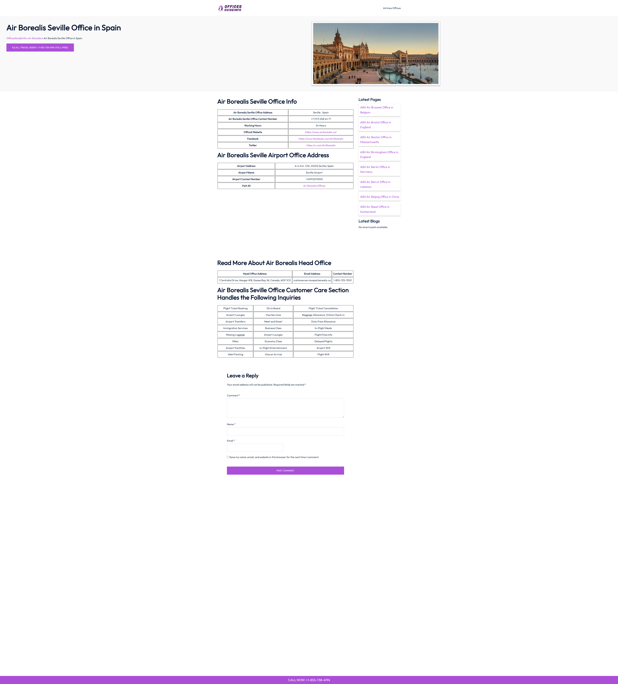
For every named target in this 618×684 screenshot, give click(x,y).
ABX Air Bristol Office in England (375, 124)
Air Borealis (35, 38)
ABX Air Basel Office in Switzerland (374, 209)
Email (231, 440)
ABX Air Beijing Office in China (379, 197)
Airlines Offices (392, 8)
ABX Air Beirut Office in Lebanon (375, 184)
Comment (233, 395)
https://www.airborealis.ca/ (321, 132)
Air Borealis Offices (314, 185)
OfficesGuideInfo (16, 38)
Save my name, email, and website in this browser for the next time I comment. (274, 457)
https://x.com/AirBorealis (320, 145)
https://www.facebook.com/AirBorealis (321, 138)
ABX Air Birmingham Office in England (379, 154)
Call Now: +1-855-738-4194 (309, 680)
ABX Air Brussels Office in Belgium (376, 109)
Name (231, 424)
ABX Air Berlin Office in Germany (375, 169)
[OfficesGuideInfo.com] (230, 7)
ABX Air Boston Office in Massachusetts (376, 139)
